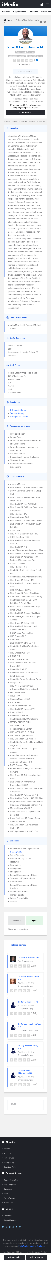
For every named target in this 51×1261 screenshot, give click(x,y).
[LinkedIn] (10, 1227)
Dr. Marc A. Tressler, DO (28, 957)
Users (6, 1194)
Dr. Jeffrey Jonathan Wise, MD (29, 1025)
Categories (8, 1189)
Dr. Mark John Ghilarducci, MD (25, 1071)
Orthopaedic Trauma (25, 52)
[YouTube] (16, 1227)
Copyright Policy (10, 1167)
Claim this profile (25, 72)
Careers (7, 1149)
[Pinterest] (20, 1227)
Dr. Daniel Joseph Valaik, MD (28, 978)
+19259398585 (25, 113)
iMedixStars (8, 1203)
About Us (7, 1153)
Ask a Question (14, 1257)
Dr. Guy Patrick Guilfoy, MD (28, 1047)
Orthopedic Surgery (17, 56)
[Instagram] (6, 1227)
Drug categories (10, 1184)
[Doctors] (10, 4)
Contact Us (8, 1216)
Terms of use (9, 1158)
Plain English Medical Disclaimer (32, 1246)
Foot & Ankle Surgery (26, 961)
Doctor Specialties (11, 1180)
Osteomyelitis (16, 852)
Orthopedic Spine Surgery (28, 1030)
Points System (9, 1198)
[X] (13, 1227)
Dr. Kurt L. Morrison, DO (28, 1002)
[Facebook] (3, 1227)
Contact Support (10, 1220)
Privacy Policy (9, 1162)
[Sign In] (42, 4)
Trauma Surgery (35, 56)
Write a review (36, 1257)
